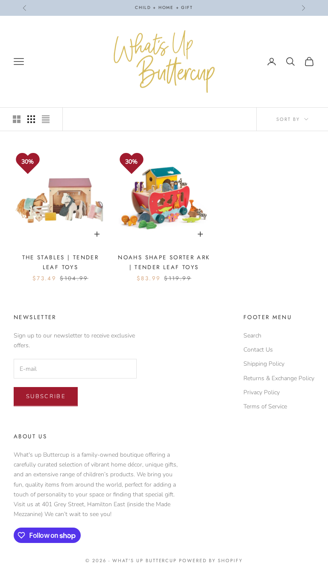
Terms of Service (265, 406)
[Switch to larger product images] (16, 119)
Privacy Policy (261, 392)
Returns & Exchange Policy (278, 378)
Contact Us (258, 350)
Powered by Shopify (211, 560)
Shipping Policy (263, 364)
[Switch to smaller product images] (31, 119)
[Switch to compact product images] (46, 119)
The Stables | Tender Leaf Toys (60, 262)
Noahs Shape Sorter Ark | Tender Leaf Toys (164, 262)
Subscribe (45, 396)
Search (252, 336)
